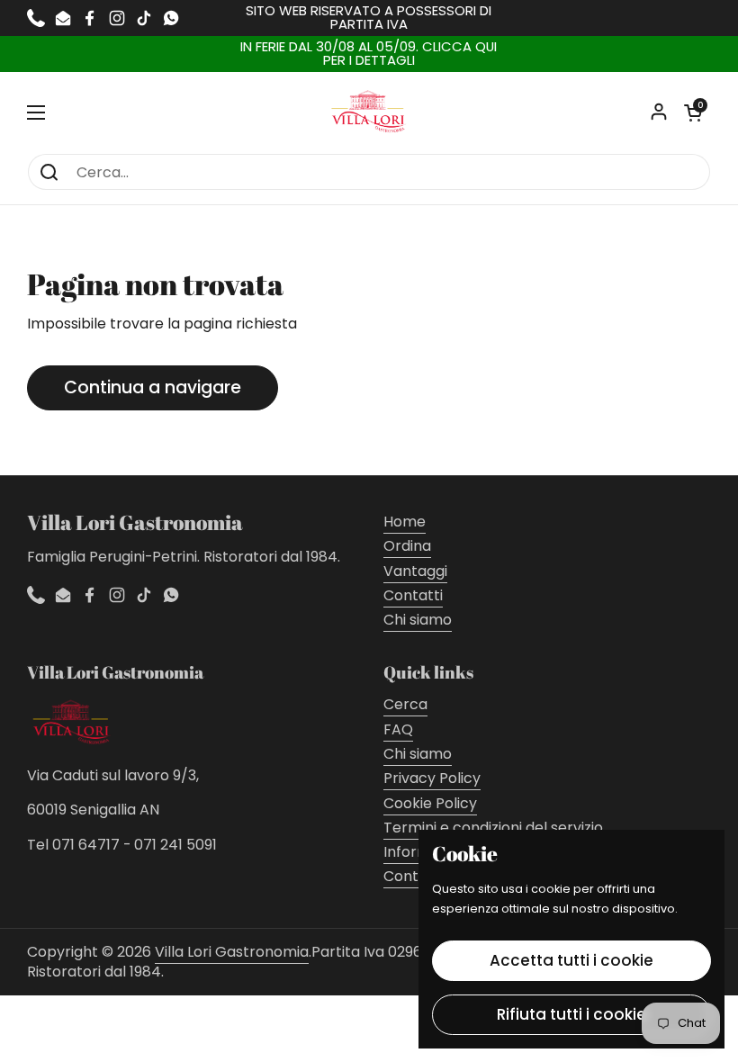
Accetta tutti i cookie (571, 960)
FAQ (398, 729)
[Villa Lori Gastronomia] (369, 113)
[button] (693, 112)
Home (404, 521)
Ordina (407, 546)
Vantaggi (415, 571)
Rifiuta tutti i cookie (571, 1014)
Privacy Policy (432, 778)
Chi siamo (417, 619)
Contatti (413, 595)
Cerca (405, 704)
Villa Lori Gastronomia (232, 951)
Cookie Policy (430, 803)
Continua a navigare (152, 387)
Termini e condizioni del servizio (493, 827)
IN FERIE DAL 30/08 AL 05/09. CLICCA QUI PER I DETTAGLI (368, 54)
